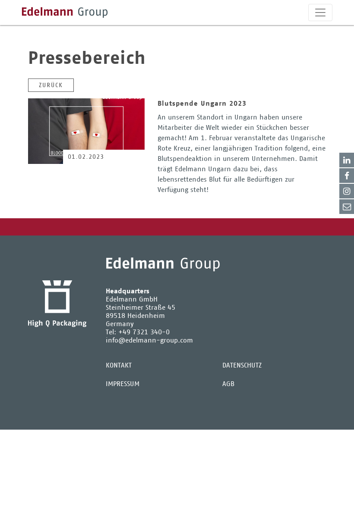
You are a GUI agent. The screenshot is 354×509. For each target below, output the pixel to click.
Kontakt (346, 206)
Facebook (346, 175)
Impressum (122, 384)
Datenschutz (242, 365)
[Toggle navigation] (320, 12)
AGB (228, 384)
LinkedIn (346, 160)
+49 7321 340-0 (144, 332)
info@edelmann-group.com (149, 340)
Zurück (51, 85)
